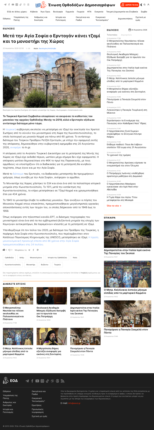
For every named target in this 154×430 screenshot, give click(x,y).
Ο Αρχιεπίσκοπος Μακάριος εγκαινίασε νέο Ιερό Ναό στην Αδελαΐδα (122, 187)
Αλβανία (34, 11)
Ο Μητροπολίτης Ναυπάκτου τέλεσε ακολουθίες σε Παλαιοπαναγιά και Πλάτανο (13, 313)
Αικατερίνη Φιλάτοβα (47, 48)
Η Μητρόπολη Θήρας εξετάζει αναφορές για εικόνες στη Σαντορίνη (49, 351)
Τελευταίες (112, 35)
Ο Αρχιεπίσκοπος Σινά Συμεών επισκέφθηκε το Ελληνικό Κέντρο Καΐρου (124, 134)
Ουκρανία (98, 11)
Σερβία (144, 11)
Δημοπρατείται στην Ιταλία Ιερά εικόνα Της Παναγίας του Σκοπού (84, 310)
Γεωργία (80, 11)
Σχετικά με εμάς (39, 416)
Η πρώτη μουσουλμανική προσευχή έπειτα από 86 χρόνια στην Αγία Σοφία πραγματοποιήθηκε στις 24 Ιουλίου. (50, 241)
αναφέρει (16, 147)
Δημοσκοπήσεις (125, 18)
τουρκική (11, 129)
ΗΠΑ (89, 11)
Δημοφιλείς (126, 35)
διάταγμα (18, 173)
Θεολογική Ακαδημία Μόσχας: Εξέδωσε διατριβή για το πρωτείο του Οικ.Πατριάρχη (126, 57)
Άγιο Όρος (45, 11)
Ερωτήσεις (37, 405)
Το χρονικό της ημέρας (119, 155)
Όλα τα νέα (113, 205)
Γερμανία (70, 11)
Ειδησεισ (7, 391)
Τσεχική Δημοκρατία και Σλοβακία (122, 11)
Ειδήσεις (9, 28)
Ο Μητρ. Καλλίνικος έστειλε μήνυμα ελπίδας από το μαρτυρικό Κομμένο (17, 351)
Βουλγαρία (58, 11)
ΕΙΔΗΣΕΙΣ (7, 18)
